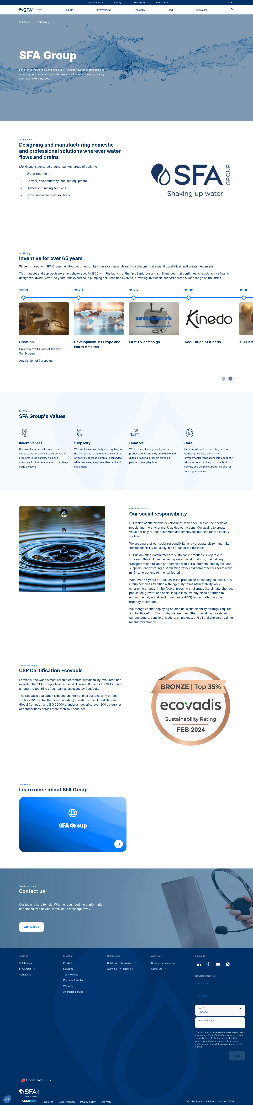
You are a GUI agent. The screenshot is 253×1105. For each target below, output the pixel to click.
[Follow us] (198, 964)
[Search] (232, 9)
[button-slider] (230, 378)
